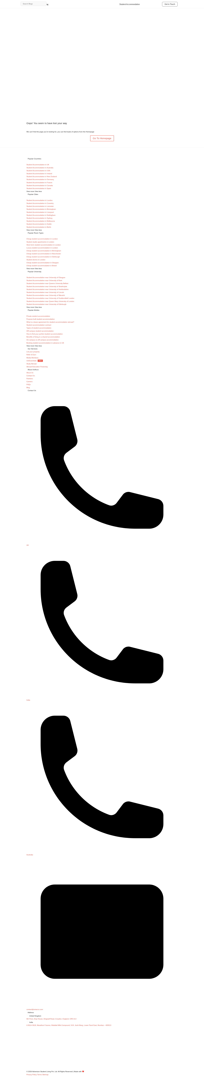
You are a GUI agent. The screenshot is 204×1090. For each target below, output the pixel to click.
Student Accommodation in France (39, 182)
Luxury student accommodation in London (42, 248)
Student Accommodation (129, 4)
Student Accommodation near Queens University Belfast (47, 283)
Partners (29, 379)
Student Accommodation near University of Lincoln (45, 292)
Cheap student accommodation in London (42, 239)
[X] (27, 1053)
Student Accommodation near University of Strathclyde (46, 286)
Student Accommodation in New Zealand (41, 176)
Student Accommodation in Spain (38, 188)
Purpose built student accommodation (40, 319)
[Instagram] (27, 1047)
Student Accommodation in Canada (39, 185)
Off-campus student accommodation (40, 331)
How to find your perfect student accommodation (44, 334)
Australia (29, 855)
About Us (29, 373)
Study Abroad (31, 364)
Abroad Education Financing (37, 367)
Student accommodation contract (38, 325)
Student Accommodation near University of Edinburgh (46, 304)
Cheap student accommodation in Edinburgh (43, 257)
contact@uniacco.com (34, 1009)
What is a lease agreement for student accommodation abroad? (50, 322)
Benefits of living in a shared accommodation (43, 337)
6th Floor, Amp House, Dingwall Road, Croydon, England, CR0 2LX (51, 1019)
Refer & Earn (31, 355)
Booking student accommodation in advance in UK (45, 343)
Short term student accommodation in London (43, 245)
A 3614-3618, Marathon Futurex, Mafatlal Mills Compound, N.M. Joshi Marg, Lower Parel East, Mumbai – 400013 (68, 1025)
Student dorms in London (35, 260)
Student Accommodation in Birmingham (41, 209)
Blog (28, 387)
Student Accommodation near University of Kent (44, 280)
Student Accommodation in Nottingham (40, 215)
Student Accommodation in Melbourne (40, 221)
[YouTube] (27, 1062)
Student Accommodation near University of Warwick (45, 295)
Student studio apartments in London (40, 242)
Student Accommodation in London (39, 200)
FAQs (28, 384)
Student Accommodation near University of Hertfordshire (47, 289)
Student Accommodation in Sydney (39, 218)
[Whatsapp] (27, 1065)
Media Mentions (32, 358)
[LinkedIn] (27, 1056)
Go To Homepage (102, 138)
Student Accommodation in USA (38, 171)
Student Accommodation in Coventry (40, 203)
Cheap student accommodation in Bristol (41, 266)
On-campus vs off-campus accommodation (42, 340)
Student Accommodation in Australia (39, 168)
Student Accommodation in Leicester (40, 206)
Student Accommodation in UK (37, 165)
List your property (33, 352)
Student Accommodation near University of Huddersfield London (50, 298)
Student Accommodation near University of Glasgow (45, 277)
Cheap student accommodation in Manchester (43, 254)
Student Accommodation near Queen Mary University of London (50, 301)
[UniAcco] (44, 1044)
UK (27, 545)
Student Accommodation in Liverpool (40, 212)
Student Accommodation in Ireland (39, 173)
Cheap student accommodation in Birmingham (43, 251)
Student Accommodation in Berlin (38, 227)
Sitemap (45, 1075)
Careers (29, 381)
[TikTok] (27, 1059)
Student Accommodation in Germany (40, 179)
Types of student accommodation (38, 328)
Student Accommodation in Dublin (39, 224)
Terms (39, 1075)
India (28, 700)
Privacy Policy (31, 1075)
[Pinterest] (27, 1068)
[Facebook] (27, 1050)
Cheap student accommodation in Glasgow (42, 263)
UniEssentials (34, 361)
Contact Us (30, 376)
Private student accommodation (38, 316)
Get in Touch (170, 4)
